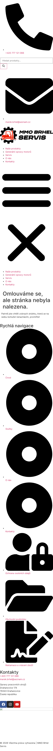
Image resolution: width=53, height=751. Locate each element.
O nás (8, 158)
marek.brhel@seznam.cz (12, 679)
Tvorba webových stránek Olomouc (18, 731)
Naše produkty (13, 148)
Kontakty (10, 161)
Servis (8, 155)
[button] (26, 216)
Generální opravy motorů (18, 151)
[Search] (3, 66)
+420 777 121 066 (9, 676)
